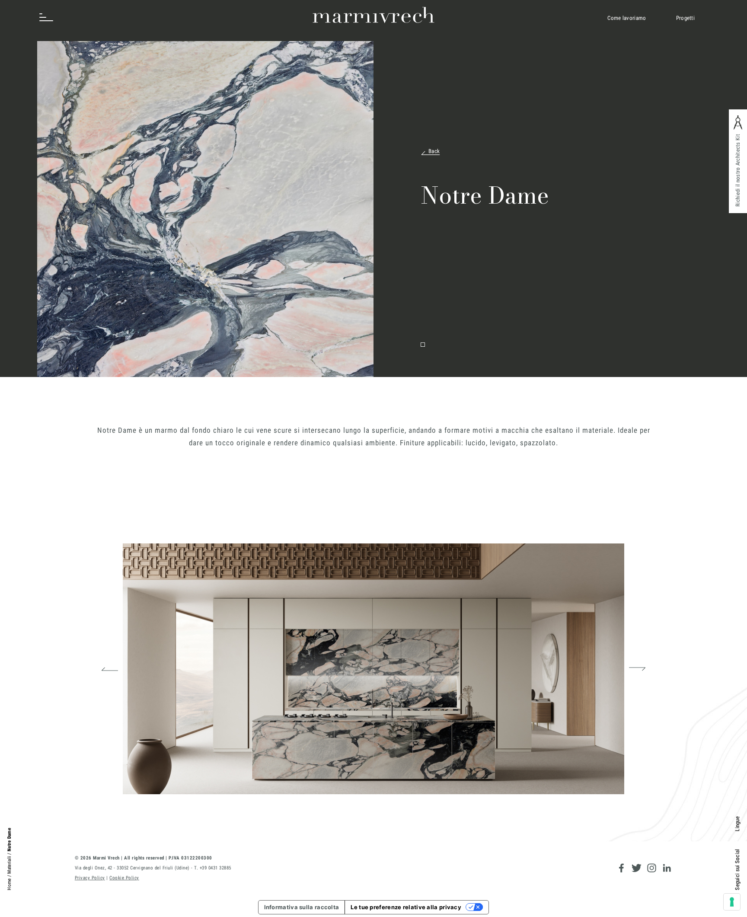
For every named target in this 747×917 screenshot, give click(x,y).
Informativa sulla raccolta (301, 907)
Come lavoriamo (626, 18)
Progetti (685, 18)
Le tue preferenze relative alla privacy (406, 907)
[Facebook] (621, 868)
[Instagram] (651, 868)
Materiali (9, 865)
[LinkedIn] (666, 868)
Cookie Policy (124, 878)
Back (434, 151)
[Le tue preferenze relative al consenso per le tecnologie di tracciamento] (732, 902)
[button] (109, 668)
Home (9, 884)
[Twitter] (636, 868)
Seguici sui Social (737, 869)
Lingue (737, 823)
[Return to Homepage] (374, 15)
